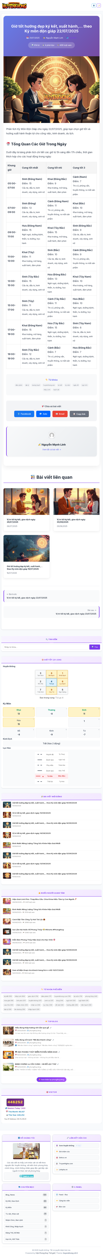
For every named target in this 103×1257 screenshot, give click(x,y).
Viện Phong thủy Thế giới (45, 1253)
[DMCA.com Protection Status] (26, 1176)
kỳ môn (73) (78, 996)
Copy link (80, 414)
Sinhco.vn (63, 1158)
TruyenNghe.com (66, 1164)
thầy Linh (47, 389)
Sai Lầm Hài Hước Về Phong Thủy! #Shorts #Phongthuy (38, 930)
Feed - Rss (63, 1195)
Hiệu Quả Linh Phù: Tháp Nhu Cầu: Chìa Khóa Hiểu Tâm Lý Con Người (43, 899)
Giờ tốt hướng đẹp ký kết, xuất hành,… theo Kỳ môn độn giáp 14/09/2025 (44, 823)
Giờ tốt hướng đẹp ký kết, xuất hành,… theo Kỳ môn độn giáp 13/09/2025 (44, 853)
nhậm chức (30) (22, 1005)
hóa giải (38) (8, 1000)
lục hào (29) (47, 1005)
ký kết (60, 385)
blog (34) (59, 1000)
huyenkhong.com (49, 385)
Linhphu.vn (63, 1170)
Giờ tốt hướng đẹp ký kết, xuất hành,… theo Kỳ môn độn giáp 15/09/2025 (44, 803)
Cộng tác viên (64, 1201)
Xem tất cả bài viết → (52, 449)
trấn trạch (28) (86, 1005)
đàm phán (19, 385)
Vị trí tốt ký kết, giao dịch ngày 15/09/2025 (31, 813)
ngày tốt (76, 385)
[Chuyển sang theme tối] (99, 5)
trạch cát (56, 389)
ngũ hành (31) (83, 1000)
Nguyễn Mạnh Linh (54, 38)
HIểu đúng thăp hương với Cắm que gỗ (32, 1028)
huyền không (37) (35, 1000)
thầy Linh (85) (20, 996)
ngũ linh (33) (71, 1000)
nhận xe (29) (35, 1005)
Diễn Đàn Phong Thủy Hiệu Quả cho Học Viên (32, 940)
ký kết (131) (8, 996)
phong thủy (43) (91, 996)
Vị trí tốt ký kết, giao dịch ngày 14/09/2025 (31, 833)
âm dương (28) (19, 1009)
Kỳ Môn (73, 38)
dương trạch (36, 385)
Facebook (26, 414)
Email (61, 414)
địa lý (27, 385)
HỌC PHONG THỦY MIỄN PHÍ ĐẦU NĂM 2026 (37, 1052)
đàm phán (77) (46, 996)
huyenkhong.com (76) (62, 996)
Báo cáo (62, 1207)
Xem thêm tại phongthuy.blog (52, 1080)
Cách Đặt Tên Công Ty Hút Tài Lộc (27, 919)
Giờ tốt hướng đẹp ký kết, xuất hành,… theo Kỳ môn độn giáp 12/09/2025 (44, 874)
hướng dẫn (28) (72, 1005)
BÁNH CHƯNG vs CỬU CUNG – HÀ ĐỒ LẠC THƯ (36, 1064)
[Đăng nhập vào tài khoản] (94, 5)
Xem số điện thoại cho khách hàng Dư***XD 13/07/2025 (38, 970)
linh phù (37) (21, 1000)
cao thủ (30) (8, 1005)
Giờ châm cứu (64, 1152)
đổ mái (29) (59, 1005)
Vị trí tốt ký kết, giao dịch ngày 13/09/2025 (31, 864)
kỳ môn (67, 385)
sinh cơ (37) (49, 1000)
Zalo (45, 414)
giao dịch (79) (33, 996)
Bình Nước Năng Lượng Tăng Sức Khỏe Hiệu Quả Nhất (36, 843)
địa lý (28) (7, 1009)
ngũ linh (84, 385)
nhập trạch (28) (33, 1009)
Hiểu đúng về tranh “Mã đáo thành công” (33, 1040)
